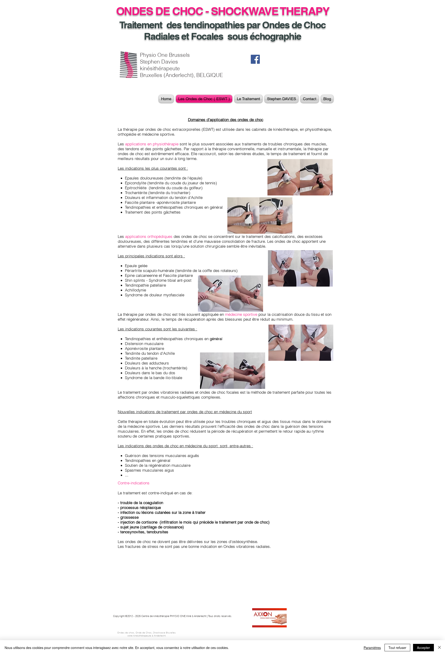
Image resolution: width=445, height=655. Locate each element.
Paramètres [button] (372, 647)
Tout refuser (397, 647)
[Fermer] (439, 647)
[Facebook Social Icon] (255, 59)
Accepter (423, 647)
